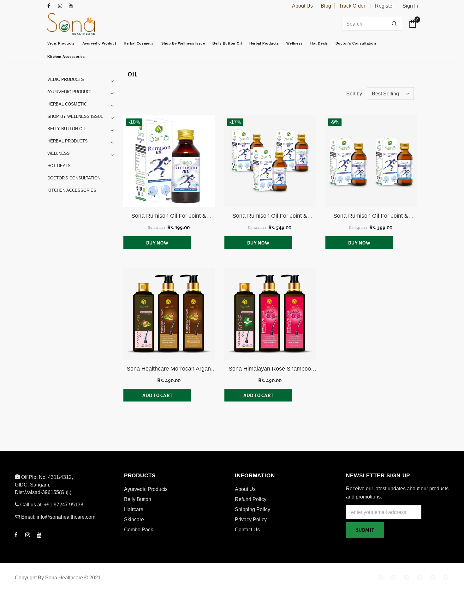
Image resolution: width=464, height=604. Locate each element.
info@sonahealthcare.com (66, 517)
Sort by (354, 93)
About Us (302, 6)
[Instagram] (62, 6)
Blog (326, 6)
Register (384, 6)
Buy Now (157, 242)
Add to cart (157, 395)
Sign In (410, 6)
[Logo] (86, 24)
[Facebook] (51, 6)
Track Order (352, 6)
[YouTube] (73, 6)
